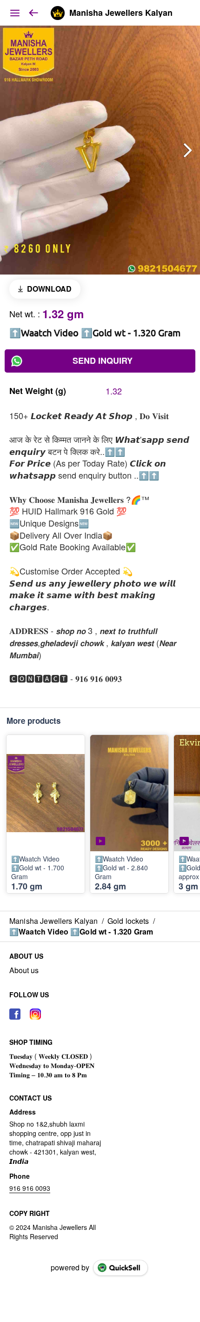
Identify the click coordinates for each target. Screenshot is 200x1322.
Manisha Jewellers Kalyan (121, 13)
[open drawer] (14, 13)
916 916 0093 (29, 1188)
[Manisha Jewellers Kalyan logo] (58, 13)
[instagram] (35, 1014)
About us (24, 970)
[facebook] (14, 1014)
